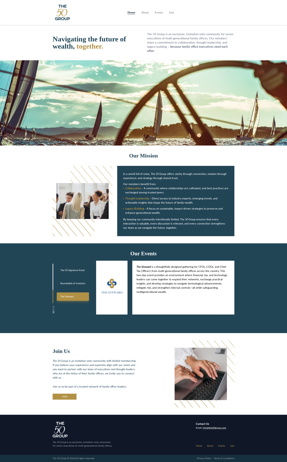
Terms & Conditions (224, 458)
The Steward (67, 296)
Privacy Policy (204, 458)
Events (159, 12)
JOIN (64, 396)
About (145, 12)
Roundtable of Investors (72, 283)
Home (131, 12)
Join (171, 12)
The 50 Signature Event (72, 270)
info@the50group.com (214, 428)
